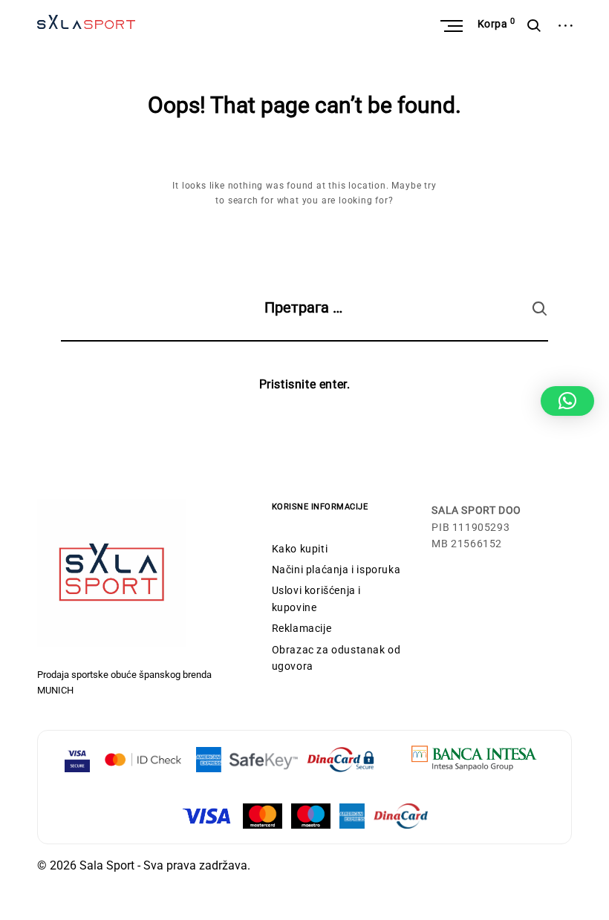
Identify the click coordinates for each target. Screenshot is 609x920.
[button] (567, 401)
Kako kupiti (300, 549)
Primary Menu (453, 26)
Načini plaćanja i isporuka (336, 569)
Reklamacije (302, 628)
